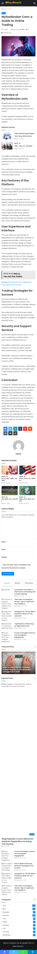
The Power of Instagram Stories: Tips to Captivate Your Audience (24, 601)
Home (5, 9)
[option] (19, 663)
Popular (7, 583)
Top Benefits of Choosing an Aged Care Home (24, 625)
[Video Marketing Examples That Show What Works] (7, 136)
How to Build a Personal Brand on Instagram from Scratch (24, 866)
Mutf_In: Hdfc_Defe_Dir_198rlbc (27, 478)
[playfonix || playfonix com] (13, 3)
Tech (9, 9)
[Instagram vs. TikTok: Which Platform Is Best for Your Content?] (7, 616)
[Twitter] (10, 429)
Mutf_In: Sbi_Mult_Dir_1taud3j (10, 499)
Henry (6, 29)
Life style (6, 932)
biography (6, 912)
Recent (17, 583)
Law (4, 928)
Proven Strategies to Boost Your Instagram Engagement (24, 635)
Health (5, 922)
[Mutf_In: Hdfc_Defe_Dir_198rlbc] (27, 470)
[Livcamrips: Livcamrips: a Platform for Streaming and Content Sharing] (7, 592)
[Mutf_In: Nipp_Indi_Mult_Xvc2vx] (27, 490)
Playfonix (6, 915)
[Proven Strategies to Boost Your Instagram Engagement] (7, 637)
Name (4, 542)
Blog (4, 909)
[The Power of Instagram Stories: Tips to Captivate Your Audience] (7, 603)
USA (4, 918)
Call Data (6, 925)
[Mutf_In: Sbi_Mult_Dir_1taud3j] (10, 490)
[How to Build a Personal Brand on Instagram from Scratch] (7, 867)
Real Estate (6, 935)
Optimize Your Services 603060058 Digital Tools (17, 670)
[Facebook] (5, 429)
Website (4, 557)
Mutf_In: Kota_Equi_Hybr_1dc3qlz (9, 478)
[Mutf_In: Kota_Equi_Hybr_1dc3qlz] (10, 470)
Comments (29, 583)
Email (4, 549)
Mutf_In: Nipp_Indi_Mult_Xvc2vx (27, 499)
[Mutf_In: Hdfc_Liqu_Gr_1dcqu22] (7, 146)
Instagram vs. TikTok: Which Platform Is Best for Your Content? (24, 614)
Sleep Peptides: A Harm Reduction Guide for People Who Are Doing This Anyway (18, 841)
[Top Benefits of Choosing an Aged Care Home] (7, 626)
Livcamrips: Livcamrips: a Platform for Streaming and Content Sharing (24, 592)
